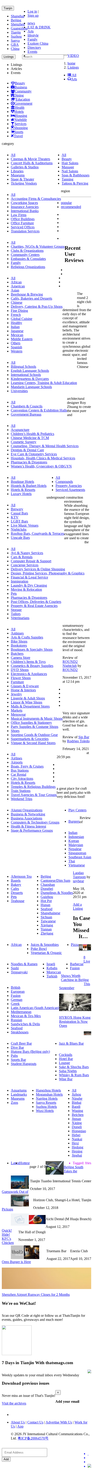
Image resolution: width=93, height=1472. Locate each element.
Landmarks (19, 1094)
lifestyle (33, 35)
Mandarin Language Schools (31, 387)
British (15, 987)
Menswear (18, 714)
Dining (19, 95)
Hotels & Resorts (23, 490)
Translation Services (25, 231)
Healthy (16, 323)
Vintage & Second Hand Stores (33, 743)
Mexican (17, 335)
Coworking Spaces (24, 203)
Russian (16, 1020)
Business (20, 87)
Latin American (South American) (35, 1008)
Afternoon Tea (21, 876)
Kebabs (51, 968)
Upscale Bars (20, 537)
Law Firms (18, 215)
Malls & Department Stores (30, 706)
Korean (73, 841)
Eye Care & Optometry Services (34, 454)
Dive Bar (17, 1047)
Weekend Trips (21, 799)
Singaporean (77, 853)
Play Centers (77, 810)
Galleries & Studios (25, 167)
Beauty (20, 83)
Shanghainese (50, 913)
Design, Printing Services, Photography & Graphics (47, 573)
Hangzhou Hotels (48, 1090)
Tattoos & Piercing (75, 183)
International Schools (26, 375)
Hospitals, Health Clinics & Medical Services (43, 458)
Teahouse (17, 901)
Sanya (15, 40)
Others (15, 343)
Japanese (17, 331)
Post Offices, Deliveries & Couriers (36, 602)
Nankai (77, 1139)
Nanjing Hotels (47, 1098)
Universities (19, 391)
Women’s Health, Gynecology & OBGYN (41, 466)
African (16, 282)
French (16, 315)
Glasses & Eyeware (25, 686)
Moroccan (53, 972)
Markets (16, 710)
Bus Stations (20, 770)
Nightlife (20, 120)
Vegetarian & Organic (46, 953)
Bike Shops (19, 641)
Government (23, 103)
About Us (18, 1422)
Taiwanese (48, 921)
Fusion (75, 968)
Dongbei (47, 889)
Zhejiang (47, 933)
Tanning (67, 179)
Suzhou (16, 36)
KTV (15, 517)
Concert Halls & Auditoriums (32, 163)
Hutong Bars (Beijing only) (30, 1051)
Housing (21, 116)
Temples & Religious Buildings (33, 787)
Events (32, 51)
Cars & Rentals (22, 557)
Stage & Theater (22, 179)
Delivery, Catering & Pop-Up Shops (37, 306)
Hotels (19, 111)
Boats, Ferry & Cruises (27, 766)
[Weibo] (89, 1462)
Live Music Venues (24, 525)
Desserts (17, 893)
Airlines (16, 758)
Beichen (78, 1115)
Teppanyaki (19, 972)
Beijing (16, 20)
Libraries (17, 171)
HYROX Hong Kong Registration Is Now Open (75, 1022)
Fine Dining (19, 310)
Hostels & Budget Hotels (28, 486)
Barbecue (77, 964)
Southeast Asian (79, 857)
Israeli (50, 964)
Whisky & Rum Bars (74, 1075)
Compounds (64, 482)
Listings (73, 67)
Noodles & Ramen (24, 964)
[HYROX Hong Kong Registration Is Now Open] (75, 1010)
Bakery (16, 884)
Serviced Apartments (70, 490)
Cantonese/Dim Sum (55, 880)
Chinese (16, 302)
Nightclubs (18, 529)
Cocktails (65, 1055)
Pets (14, 593)
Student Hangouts (23, 1064)
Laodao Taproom (79, 875)
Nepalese (74, 849)
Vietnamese (76, 865)
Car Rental (18, 774)
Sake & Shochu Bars (74, 1067)
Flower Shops (21, 678)
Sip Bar (83, 737)
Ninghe (77, 1098)
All (73, 75)
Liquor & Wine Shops (26, 702)
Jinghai (77, 1155)
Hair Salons (70, 163)
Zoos (14, 1102)
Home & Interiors (23, 690)
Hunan (45, 905)
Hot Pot (46, 901)
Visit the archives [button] (14, 1403)
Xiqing (77, 1123)
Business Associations (26, 818)
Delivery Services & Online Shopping (38, 569)
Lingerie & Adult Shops (28, 698)
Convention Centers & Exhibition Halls (39, 410)
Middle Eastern (22, 339)
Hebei (76, 1135)
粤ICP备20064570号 (33, 1438)
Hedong (77, 1147)
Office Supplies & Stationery (31, 722)
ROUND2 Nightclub (70, 664)
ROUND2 (70, 670)
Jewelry (16, 694)
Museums (18, 175)
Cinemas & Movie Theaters (30, 159)
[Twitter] (89, 1454)
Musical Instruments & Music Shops (37, 718)
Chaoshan (48, 884)
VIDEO (73, 56)
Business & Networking (28, 814)
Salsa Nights (68, 1071)
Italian (15, 327)
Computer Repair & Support (31, 561)
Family (32, 39)
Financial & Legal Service (29, 577)
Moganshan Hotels (49, 1094)
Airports (17, 762)
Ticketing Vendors (24, 183)
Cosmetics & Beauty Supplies (32, 666)
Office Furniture (22, 223)
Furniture (17, 682)
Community (23, 91)
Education (23, 99)
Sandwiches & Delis (25, 1024)
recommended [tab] (71, 207)
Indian (72, 833)
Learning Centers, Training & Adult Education (44, 383)
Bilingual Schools (23, 366)
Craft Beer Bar (21, 1043)
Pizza (75, 945)
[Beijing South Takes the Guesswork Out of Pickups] (87, 1034)
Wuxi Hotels (45, 1111)
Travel (18, 136)
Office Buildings (23, 219)
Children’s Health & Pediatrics (32, 434)
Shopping (21, 128)
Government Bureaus (26, 414)
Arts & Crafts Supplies (27, 637)
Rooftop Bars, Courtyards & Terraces (37, 533)
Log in (32, 11)
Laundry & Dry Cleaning (29, 585)
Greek (15, 1004)
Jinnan (76, 1119)
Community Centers (25, 255)
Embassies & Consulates (28, 259)
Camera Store (20, 658)
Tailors (16, 614)
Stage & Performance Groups (32, 830)
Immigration (19, 581)
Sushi (15, 968)
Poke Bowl (39, 949)
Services (20, 124)
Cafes (15, 889)
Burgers (74, 821)
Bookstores (19, 645)
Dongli (77, 1127)
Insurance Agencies (25, 207)
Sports (18, 132)
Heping (77, 1151)
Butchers (17, 653)
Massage (68, 167)
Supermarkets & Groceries (30, 739)
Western (16, 351)
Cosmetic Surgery (23, 442)
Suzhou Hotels (46, 1107)
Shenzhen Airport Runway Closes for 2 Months (36, 1294)
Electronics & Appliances (29, 674)
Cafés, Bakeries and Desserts (31, 298)
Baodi (76, 1107)
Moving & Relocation (26, 589)
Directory (34, 47)
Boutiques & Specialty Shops (32, 649)
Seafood (46, 909)
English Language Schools (30, 371)
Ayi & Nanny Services (27, 553)
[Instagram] (89, 1466)
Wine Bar (65, 1079)
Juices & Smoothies (45, 945)
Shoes (15, 731)
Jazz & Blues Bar (71, 1043)
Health (19, 107)
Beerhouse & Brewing (27, 294)
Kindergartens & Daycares (30, 379)
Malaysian (75, 845)
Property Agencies (69, 486)
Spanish (16, 347)
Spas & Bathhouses (75, 175)
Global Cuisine (21, 319)
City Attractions (22, 778)
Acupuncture (20, 430)
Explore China (38, 43)
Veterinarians (20, 618)
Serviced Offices (23, 227)
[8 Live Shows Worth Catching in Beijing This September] (85, 949)
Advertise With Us (59, 1422)
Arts (31, 31)
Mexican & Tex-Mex (26, 1016)
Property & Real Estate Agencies (34, 606)
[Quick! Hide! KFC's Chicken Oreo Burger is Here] (37, 1223)
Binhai (76, 1102)
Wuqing (77, 1111)
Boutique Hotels (22, 482)
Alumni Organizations (26, 810)
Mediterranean (21, 1012)
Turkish (51, 976)
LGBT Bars (19, 521)
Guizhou (47, 897)
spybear (78, 881)
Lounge (64, 1063)
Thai (71, 861)
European (18, 991)
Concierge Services (24, 565)
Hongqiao (79, 1131)
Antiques (17, 633)
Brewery (17, 509)
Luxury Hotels (21, 494)
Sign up (33, 15)
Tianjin (8, 8)
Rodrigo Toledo (78, 741)
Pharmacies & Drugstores (29, 462)
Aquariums (19, 1090)
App (20, 1426)
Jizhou (76, 1094)
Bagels (16, 880)
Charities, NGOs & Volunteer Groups (38, 246)
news (31, 23)
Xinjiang (47, 925)
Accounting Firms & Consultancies (36, 199)
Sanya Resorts (46, 1102)
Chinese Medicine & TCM (30, 438)
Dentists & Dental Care (27, 450)
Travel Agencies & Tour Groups (34, 795)
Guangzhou (19, 28)
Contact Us (35, 1422)
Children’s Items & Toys (28, 662)
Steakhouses (19, 1032)
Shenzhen (18, 24)
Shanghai (17, 16)
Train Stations (20, 791)
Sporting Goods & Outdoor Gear (34, 735)
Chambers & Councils (26, 406)
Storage (16, 610)
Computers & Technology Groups (35, 822)
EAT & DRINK (39, 27)
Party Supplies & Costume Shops (34, 727)
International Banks (25, 211)
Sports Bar (18, 1060)
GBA (15, 44)
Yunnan (46, 929)
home (71, 63)
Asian (15, 290)
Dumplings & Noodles (57, 893)
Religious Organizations (28, 267)
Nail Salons (70, 171)
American (18, 286)
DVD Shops (20, 670)
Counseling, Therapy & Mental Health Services (45, 446)
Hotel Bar (66, 1059)
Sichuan (46, 917)
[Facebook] (89, 1458)
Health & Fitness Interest (28, 826)
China (15, 49)
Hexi (75, 1143)
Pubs (14, 1056)
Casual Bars (19, 513)
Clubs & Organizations (27, 250)
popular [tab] (66, 203)
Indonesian (76, 837)
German (16, 1000)
